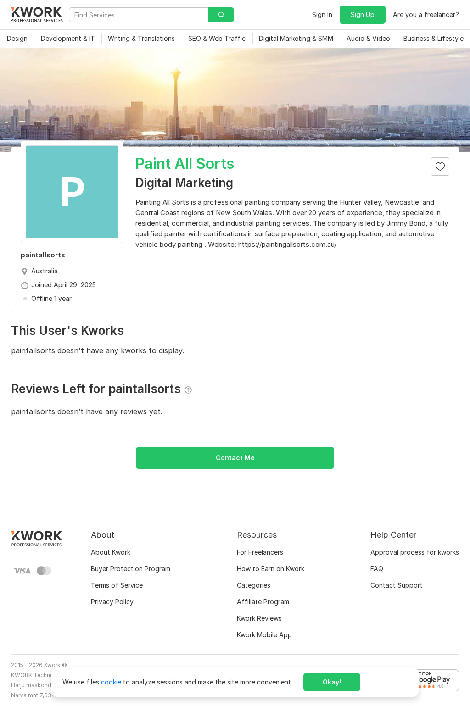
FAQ (376, 569)
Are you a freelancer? (426, 14)
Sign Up (363, 14)
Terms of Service (117, 585)
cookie (111, 682)
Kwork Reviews (259, 618)
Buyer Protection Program (130, 569)
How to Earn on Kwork (270, 569)
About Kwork (110, 552)
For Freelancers (260, 552)
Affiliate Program (263, 602)
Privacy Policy (112, 602)
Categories (253, 585)
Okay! (332, 682)
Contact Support (396, 585)
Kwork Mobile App (264, 635)
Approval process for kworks (414, 552)
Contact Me (235, 457)
